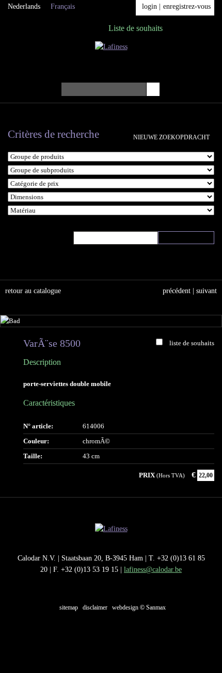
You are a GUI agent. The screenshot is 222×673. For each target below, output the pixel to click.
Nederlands (24, 6)
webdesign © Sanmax (139, 607)
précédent (177, 291)
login (149, 6)
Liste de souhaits (135, 28)
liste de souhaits (191, 343)
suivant (206, 291)
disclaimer (95, 607)
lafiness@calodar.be (153, 569)
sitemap (68, 607)
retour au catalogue (33, 291)
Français (63, 6)
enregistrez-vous (187, 6)
